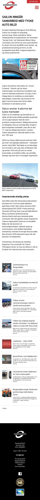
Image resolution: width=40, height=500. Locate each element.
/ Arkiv (4, 408)
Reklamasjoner (20, 463)
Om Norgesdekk (20, 459)
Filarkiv (20, 465)
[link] (20, 474)
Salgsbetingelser (20, 461)
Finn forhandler (20, 467)
